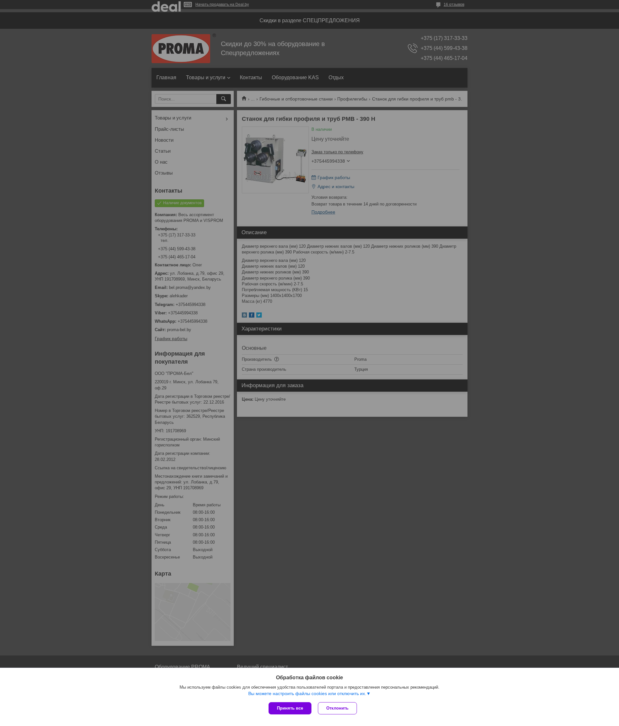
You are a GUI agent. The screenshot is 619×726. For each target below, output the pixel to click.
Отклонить (337, 708)
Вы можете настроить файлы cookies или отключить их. (307, 693)
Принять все (290, 708)
